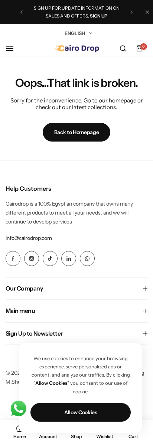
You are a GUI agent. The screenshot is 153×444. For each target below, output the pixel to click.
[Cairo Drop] (76, 49)
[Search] (123, 48)
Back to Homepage (76, 132)
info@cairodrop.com (29, 238)
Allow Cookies (80, 412)
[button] (21, 12)
